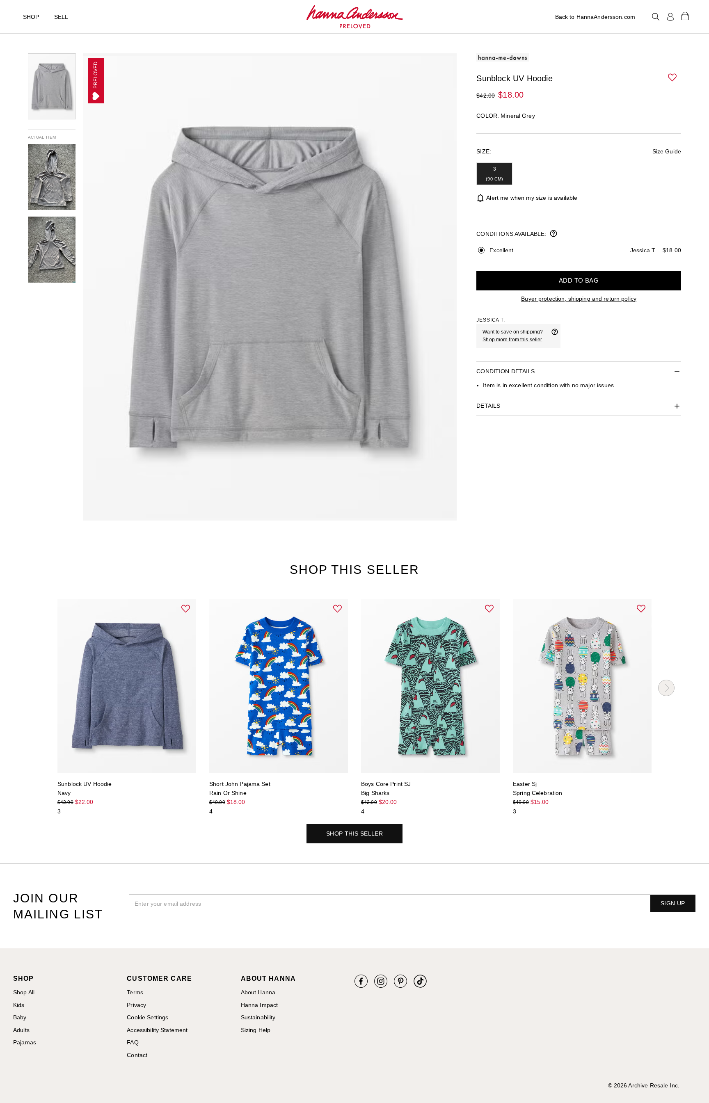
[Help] (554, 336)
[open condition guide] (553, 234)
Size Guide (666, 151)
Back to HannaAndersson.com (595, 17)
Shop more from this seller (512, 340)
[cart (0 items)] (685, 15)
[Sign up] (670, 16)
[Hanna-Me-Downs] (354, 17)
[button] (673, 78)
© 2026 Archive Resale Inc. (643, 1085)
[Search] (655, 16)
